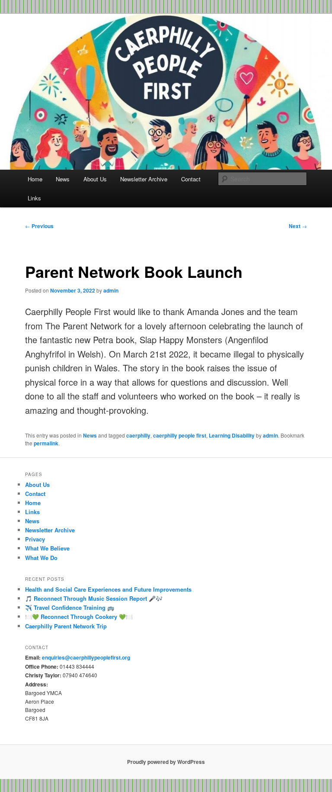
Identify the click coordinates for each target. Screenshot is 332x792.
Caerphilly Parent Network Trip (66, 626)
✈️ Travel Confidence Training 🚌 (69, 607)
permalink (46, 443)
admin (110, 290)
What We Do (41, 558)
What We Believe (47, 548)
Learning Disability (232, 435)
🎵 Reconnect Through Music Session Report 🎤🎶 (94, 598)
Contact (191, 179)
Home (35, 179)
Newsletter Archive (143, 179)
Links (34, 198)
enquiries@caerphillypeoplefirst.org (86, 657)
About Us (95, 179)
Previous (39, 226)
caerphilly (138, 435)
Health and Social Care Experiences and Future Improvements (108, 589)
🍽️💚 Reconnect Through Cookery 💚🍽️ (79, 616)
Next (298, 226)
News (63, 179)
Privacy (35, 539)
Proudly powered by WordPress (166, 762)
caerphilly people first (179, 435)
